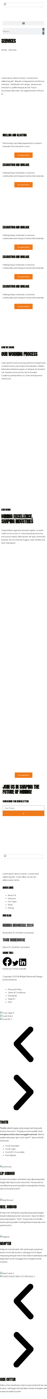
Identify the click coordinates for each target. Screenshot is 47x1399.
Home (4, 49)
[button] (23, 23)
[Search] (43, 31)
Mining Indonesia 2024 (18, 925)
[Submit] (23, 813)
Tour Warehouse (14, 940)
